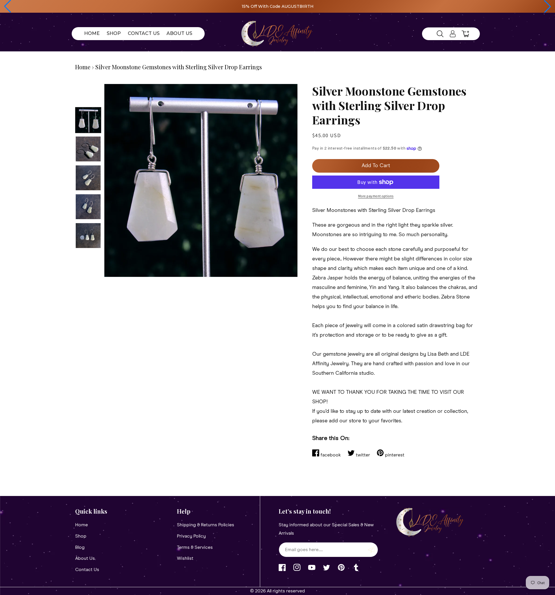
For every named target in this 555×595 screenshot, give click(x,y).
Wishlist (185, 558)
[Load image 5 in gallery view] (88, 235)
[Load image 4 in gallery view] (88, 206)
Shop (80, 536)
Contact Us (87, 569)
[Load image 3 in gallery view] (88, 178)
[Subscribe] (371, 549)
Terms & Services (195, 547)
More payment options (376, 196)
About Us (85, 558)
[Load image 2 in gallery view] (88, 149)
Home (82, 67)
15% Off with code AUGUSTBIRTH (278, 6)
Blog (80, 547)
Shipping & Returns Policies (205, 525)
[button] (7, 6)
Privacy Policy (191, 536)
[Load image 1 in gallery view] (88, 120)
